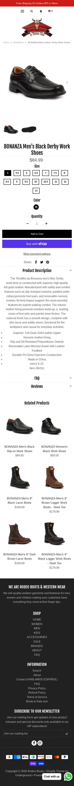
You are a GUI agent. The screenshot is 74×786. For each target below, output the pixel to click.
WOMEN (36, 624)
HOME (37, 619)
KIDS (37, 632)
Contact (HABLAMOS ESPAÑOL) (36, 679)
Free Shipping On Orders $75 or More (37, 3)
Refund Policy (37, 692)
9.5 (26, 181)
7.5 (55, 173)
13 (36, 190)
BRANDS (37, 646)
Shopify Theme (55, 771)
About (37, 675)
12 (65, 181)
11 (56, 181)
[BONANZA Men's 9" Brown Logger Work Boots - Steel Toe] (54, 478)
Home (6, 42)
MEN (37, 628)
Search (37, 670)
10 (35, 181)
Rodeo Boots (36, 771)
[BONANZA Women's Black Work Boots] (54, 426)
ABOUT (37, 650)
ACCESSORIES (37, 637)
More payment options (36, 253)
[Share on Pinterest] (47, 262)
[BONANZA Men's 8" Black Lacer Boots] (19, 478)
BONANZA (18, 42)
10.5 (46, 181)
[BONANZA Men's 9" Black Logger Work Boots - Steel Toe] (54, 534)
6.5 (36, 173)
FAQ (37, 654)
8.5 (7, 181)
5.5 (17, 173)
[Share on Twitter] (41, 262)
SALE (37, 641)
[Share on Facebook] (36, 262)
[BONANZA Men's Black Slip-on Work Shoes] (19, 426)
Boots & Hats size (37, 701)
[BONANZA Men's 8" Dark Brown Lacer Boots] (19, 534)
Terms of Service (37, 697)
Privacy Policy (37, 688)
